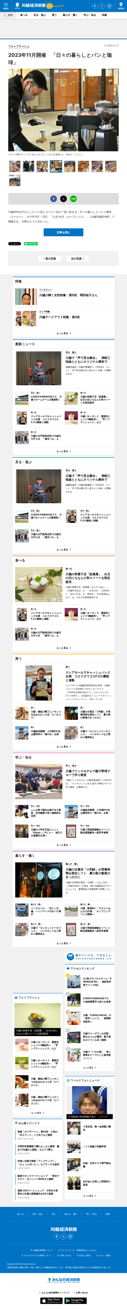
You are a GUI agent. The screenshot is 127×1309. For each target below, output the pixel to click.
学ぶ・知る (90, 14)
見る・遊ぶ (40, 14)
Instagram (109, 6)
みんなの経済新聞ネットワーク (63, 1280)
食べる (24, 14)
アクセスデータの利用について (38, 1255)
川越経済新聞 (30, 5)
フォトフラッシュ (18, 46)
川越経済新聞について (43, 1250)
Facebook (95, 6)
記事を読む (63, 232)
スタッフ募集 (104, 1255)
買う (54, 14)
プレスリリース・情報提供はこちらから (78, 1250)
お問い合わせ (65, 1255)
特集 (104, 14)
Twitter (102, 6)
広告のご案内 (85, 1255)
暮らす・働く (70, 14)
